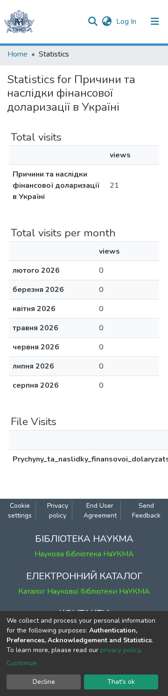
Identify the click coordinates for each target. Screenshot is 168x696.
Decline (44, 681)
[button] (106, 21)
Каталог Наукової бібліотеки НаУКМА (84, 591)
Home (17, 54)
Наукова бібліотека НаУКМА (84, 554)
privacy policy (120, 650)
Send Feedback (146, 510)
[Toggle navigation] (155, 21)
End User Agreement (100, 510)
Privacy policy (57, 510)
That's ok (121, 681)
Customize (22, 663)
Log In (127, 21)
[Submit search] (92, 21)
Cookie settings (20, 510)
